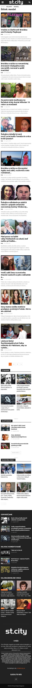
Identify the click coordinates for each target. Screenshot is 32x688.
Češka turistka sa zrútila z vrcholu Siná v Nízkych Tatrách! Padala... (24, 477)
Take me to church (16, 550)
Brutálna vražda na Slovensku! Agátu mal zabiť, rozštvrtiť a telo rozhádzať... (15, 170)
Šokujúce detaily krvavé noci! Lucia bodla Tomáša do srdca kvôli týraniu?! (16, 136)
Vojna (2, 491)
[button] (29, 2)
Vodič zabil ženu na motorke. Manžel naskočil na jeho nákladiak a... (16, 274)
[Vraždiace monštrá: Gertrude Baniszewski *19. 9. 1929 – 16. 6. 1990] (24, 586)
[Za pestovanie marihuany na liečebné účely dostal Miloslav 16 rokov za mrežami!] (16, 90)
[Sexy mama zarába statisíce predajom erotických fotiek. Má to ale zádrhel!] (16, 296)
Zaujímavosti (4, 97)
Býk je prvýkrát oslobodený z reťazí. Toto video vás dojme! (24, 612)
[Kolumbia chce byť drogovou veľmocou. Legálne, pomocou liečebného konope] (5, 569)
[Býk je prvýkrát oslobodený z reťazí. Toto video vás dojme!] (24, 604)
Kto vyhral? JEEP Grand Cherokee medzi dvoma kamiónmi (18, 427)
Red (2, 34)
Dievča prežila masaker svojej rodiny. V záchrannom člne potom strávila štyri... (21, 537)
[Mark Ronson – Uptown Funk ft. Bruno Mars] (5, 561)
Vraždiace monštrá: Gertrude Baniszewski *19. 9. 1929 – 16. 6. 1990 (24, 594)
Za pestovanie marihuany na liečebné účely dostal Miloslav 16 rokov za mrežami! (15, 102)
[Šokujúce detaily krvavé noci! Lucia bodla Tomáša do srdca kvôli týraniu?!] (16, 124)
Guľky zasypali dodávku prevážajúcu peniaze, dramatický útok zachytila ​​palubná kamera (21, 528)
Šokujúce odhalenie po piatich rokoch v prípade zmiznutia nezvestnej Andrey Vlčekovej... (14, 204)
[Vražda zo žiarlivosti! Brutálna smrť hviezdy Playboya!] (16, 19)
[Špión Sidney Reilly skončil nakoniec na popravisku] (8, 379)
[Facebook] (16, 679)
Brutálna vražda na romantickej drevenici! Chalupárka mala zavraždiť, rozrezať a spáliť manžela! (14, 66)
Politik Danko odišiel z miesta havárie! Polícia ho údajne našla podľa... (23, 495)
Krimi (2, 26)
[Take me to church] (5, 552)
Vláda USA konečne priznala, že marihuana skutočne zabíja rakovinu (7, 594)
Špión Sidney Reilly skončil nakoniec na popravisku (6, 387)
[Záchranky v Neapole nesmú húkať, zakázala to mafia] (24, 399)
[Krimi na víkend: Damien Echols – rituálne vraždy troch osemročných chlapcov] (8, 604)
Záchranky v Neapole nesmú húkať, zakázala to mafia (24, 407)
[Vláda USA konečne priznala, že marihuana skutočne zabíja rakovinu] (8, 586)
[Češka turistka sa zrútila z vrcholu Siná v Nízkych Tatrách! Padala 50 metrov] (24, 469)
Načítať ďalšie (15, 452)
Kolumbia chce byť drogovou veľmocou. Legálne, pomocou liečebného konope (20, 569)
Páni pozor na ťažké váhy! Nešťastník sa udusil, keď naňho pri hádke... (14, 238)
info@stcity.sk (21, 668)
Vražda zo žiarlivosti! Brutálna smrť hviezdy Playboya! (14, 31)
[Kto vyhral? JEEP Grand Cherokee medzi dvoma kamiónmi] (5, 428)
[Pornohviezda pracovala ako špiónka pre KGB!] (5, 446)
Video (2, 337)
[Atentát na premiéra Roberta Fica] (8, 469)
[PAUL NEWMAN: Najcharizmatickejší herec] (5, 437)
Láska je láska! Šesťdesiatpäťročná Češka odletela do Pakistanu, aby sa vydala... (14, 344)
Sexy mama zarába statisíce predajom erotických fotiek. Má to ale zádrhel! (16, 309)
